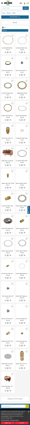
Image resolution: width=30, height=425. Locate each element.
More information (5, 420)
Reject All (8, 423)
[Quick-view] (10, 52)
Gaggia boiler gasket (22, 93)
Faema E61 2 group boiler (8, 160)
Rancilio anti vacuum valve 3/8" (9, 318)
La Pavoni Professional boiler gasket (11, 93)
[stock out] (20, 165)
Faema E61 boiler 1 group (8, 386)
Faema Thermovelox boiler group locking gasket (14, 115)
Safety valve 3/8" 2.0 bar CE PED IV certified (13, 341)
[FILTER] (28, 212)
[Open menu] (2, 3)
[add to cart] (5, 52)
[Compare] (8, 52)
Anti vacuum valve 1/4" (8, 296)
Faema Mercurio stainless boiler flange (11, 363)
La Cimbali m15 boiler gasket (9, 48)
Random (15, 31)
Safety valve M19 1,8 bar (22, 228)
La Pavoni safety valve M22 (8, 205)
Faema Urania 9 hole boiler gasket (10, 251)
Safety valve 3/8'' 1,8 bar (8, 183)
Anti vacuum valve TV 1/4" (22, 70)
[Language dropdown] (21, 3)
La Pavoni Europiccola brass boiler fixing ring (13, 70)
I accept (21, 423)
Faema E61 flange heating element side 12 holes (14, 228)
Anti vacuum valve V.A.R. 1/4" (9, 138)
